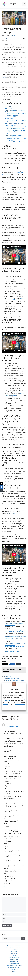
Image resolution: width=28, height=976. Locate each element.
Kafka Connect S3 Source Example (14, 135)
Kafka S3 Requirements (11, 106)
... (24, 706)
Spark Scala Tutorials (14, 963)
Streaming (14, 971)
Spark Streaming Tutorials (14, 967)
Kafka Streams (14, 951)
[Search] (23, 938)
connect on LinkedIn (20, 704)
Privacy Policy (10, 945)
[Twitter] (1, 483)
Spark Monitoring (14, 961)
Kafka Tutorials (14, 953)
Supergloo (12, 4)
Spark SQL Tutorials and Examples (14, 965)
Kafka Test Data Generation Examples (14, 680)
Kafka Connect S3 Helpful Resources (15, 141)
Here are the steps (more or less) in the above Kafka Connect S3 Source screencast (16, 138)
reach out (5, 704)
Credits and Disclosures (9, 948)
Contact (18, 948)
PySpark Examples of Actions (11, 678)
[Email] (1, 490)
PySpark (14, 955)
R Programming (14, 959)
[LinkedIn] (1, 487)
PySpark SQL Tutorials (14, 957)
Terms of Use (18, 945)
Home (3, 38)
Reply (5, 886)
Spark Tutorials (14, 969)
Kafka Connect (10, 38)
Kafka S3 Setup (9, 108)
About (22, 948)
